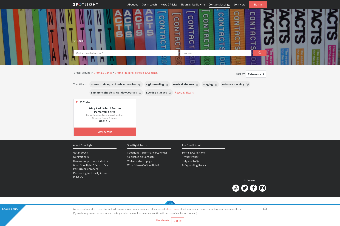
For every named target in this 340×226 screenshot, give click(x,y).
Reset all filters (184, 92)
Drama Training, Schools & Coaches (136, 72)
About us (133, 4)
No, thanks (162, 220)
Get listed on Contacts (141, 157)
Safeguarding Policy (194, 165)
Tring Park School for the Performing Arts (105, 110)
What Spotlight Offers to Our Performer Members (90, 167)
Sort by (240, 73)
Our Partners (81, 157)
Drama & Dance (103, 72)
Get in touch (149, 4)
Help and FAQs (190, 161)
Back (79, 41)
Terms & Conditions (194, 152)
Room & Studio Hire (193, 4)
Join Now (239, 4)
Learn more (173, 209)
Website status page (139, 161)
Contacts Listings (219, 4)
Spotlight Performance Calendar (147, 152)
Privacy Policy (190, 157)
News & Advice (168, 4)
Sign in (258, 4)
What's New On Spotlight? (143, 165)
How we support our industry (90, 161)
